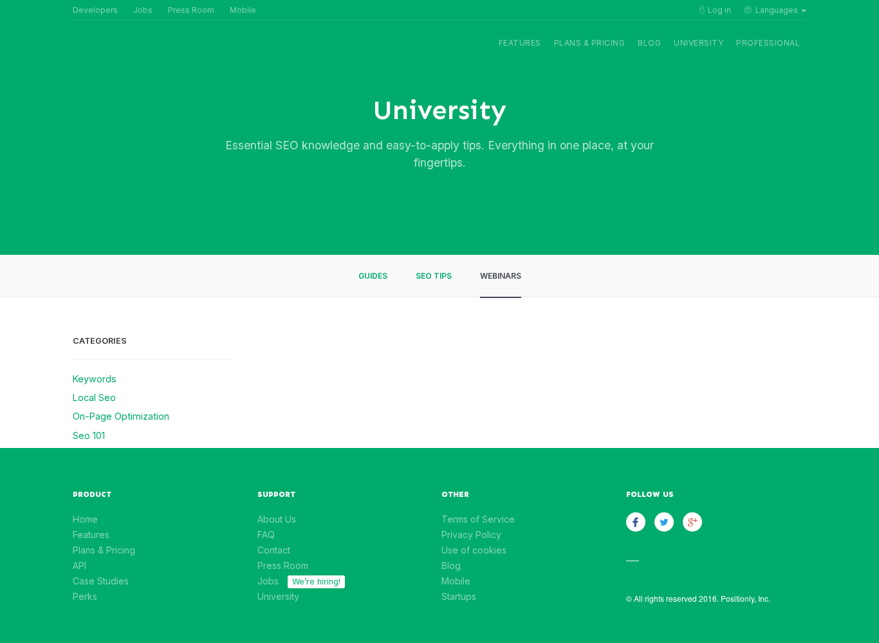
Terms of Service (478, 519)
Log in (719, 10)
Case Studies (101, 580)
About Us (276, 519)
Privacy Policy (471, 534)
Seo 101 (89, 435)
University (698, 43)
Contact (273, 550)
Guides (372, 276)
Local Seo (94, 397)
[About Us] (111, 52)
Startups (458, 596)
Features (520, 43)
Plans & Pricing (589, 43)
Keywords (94, 378)
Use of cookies (473, 550)
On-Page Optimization (121, 416)
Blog (649, 43)
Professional (768, 43)
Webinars (500, 276)
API (79, 565)
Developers (95, 10)
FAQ (266, 534)
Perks (85, 596)
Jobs (143, 10)
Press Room (191, 10)
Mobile (243, 10)
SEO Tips (434, 276)
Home (85, 519)
